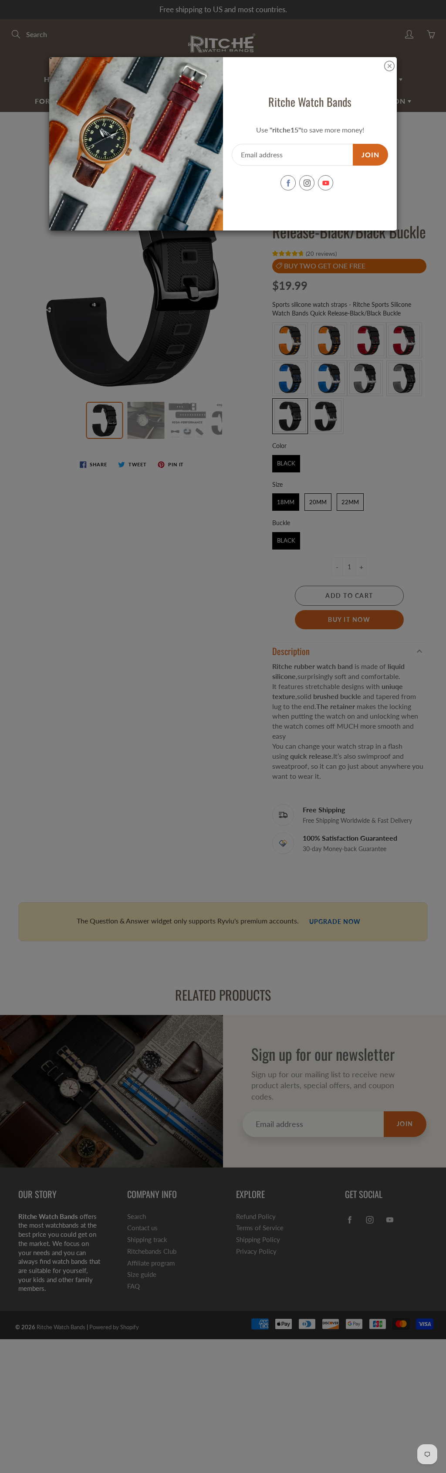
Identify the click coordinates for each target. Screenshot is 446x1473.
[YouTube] (325, 182)
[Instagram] (306, 182)
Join (370, 154)
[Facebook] (288, 182)
